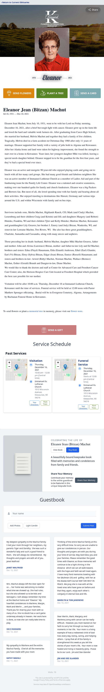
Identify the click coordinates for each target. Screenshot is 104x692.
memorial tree (36, 311)
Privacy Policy (44, 680)
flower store (76, 311)
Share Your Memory (86, 480)
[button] (16, 367)
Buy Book (73, 450)
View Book (57, 450)
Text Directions (34, 403)
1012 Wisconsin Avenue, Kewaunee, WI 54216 (42, 393)
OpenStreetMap (55, 684)
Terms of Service (59, 680)
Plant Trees (45, 403)
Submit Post (88, 525)
